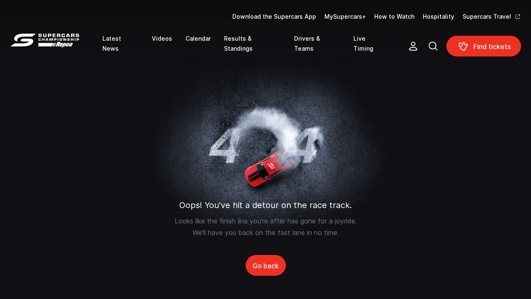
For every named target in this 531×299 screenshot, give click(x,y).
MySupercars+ (345, 16)
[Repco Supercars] (56, 49)
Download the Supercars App (274, 16)
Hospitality (438, 16)
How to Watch (394, 16)
